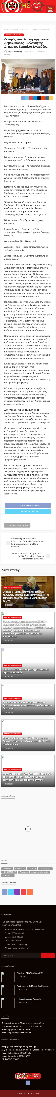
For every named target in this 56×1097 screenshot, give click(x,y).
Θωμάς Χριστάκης (15, 52)
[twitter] (11, 892)
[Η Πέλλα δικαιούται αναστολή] (8, 1003)
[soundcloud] (30, 892)
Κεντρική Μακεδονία (14, 35)
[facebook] (4, 892)
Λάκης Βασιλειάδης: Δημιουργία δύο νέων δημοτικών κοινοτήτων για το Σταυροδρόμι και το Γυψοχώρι (27, 705)
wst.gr (37, 1093)
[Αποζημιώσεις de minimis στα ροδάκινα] (8, 990)
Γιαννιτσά (20, 869)
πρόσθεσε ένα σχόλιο (18, 525)
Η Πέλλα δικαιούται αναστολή (29, 999)
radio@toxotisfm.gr (19, 944)
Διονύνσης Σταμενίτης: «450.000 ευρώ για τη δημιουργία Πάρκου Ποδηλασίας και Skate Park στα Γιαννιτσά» (26, 741)
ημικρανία (8, 875)
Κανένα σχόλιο (41, 51)
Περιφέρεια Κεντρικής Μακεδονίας (34, 872)
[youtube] (23, 892)
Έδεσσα (7, 869)
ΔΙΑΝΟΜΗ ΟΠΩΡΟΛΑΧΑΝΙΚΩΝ (30, 973)
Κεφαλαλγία (45, 869)
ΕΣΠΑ (32, 869)
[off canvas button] (3, 17)
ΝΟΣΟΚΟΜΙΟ (9, 872)
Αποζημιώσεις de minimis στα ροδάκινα (33, 986)
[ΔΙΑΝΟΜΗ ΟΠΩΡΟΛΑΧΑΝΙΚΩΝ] (8, 977)
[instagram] (17, 892)
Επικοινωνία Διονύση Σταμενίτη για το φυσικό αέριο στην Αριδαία (25, 671)
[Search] (52, 17)
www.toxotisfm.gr (21, 948)
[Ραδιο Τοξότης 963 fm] (23, 6)
